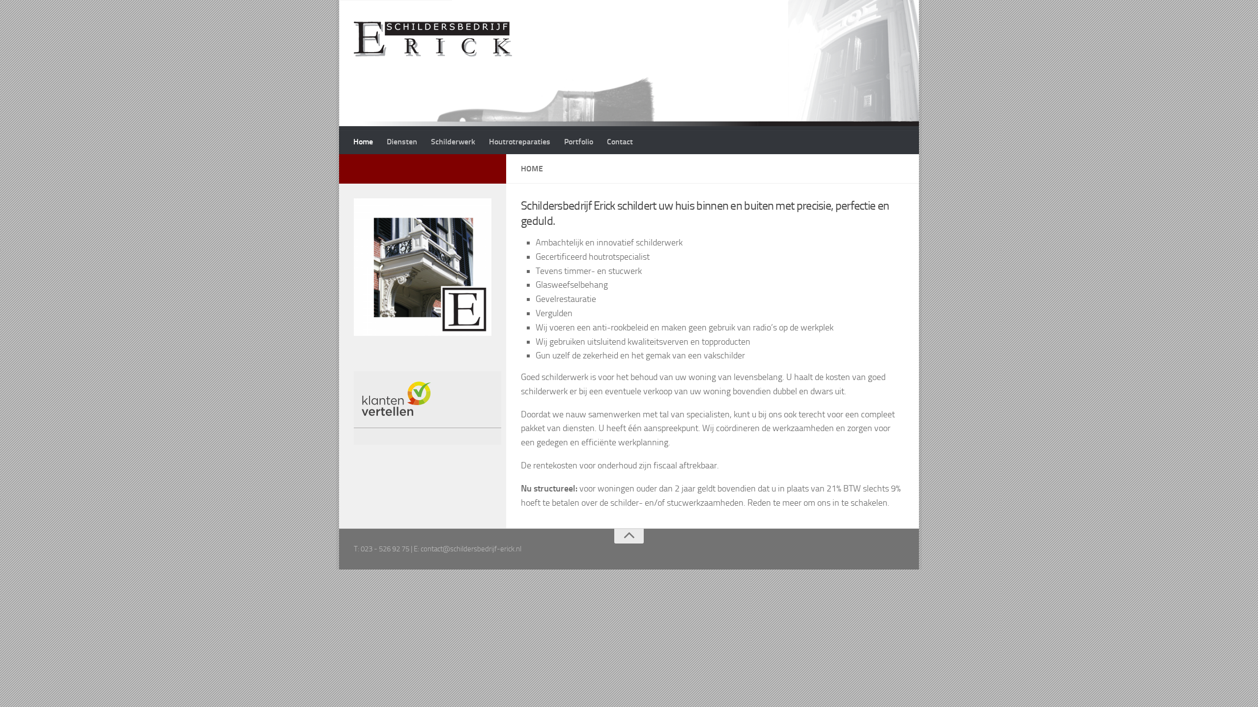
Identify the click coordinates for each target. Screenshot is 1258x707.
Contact (620, 141)
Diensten (402, 141)
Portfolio (578, 141)
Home (363, 141)
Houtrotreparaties (519, 141)
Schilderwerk (453, 141)
